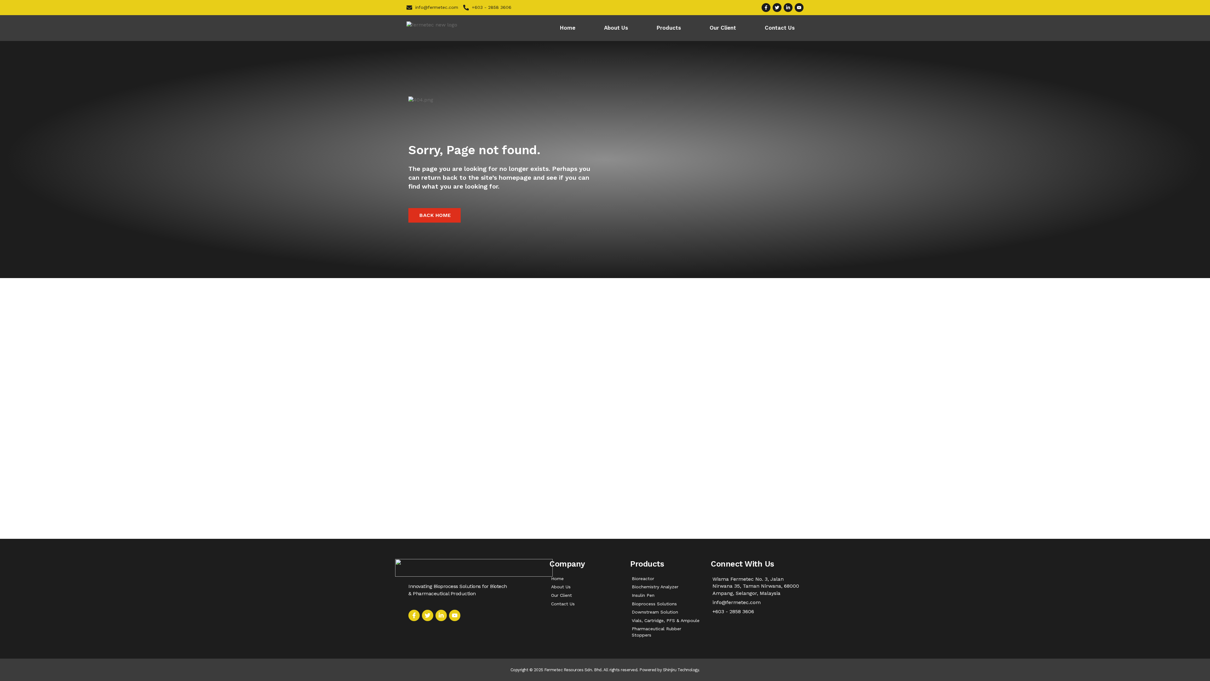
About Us (616, 28)
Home (567, 28)
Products (669, 28)
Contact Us (780, 28)
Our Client (723, 28)
